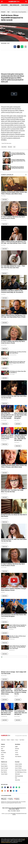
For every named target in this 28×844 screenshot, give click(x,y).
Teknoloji (17, 748)
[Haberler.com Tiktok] (11, 791)
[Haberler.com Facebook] (5, 787)
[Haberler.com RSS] (2, 791)
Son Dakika (3, 752)
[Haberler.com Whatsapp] (16, 787)
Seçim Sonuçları (4, 768)
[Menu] (2, 1)
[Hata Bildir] (13, 813)
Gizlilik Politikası (18, 766)
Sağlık (16, 746)
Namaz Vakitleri (4, 766)
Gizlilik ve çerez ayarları (6, 813)
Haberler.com (4, 761)
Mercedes (10, 146)
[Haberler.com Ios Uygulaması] (4, 798)
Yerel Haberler (18, 756)
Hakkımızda (3, 739)
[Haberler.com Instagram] (11, 787)
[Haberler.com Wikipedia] (5, 791)
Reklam (8, 739)
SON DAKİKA (4, 5)
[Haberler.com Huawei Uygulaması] (17, 798)
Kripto (2, 754)
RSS (16, 778)
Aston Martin (4, 146)
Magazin (3, 750)
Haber (9, 810)
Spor (8, 11)
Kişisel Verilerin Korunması (20, 770)
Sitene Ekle (17, 780)
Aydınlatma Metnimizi (5, 842)
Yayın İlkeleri (22, 739)
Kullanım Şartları (18, 764)
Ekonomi (3, 746)
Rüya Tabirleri (4, 772)
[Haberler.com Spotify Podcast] (19, 787)
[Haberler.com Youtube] (8, 791)
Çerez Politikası (18, 768)
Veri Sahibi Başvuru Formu (20, 772)
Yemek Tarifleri (4, 774)
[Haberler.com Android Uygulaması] (10, 798)
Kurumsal (17, 761)
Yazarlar (16, 754)
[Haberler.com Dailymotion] (16, 791)
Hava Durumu (4, 764)
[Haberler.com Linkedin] (14, 787)
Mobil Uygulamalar (19, 776)
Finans (16, 750)
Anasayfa (3, 11)
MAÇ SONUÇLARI (14, 5)
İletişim (12, 739)
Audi (14, 146)
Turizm (16, 752)
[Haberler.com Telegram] (14, 791)
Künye (17, 739)
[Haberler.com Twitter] (8, 787)
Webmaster (17, 774)
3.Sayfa (2, 756)
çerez (24, 838)
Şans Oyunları (4, 770)
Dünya (2, 758)
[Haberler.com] (5, 735)
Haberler (3, 744)
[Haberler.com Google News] (2, 787)
